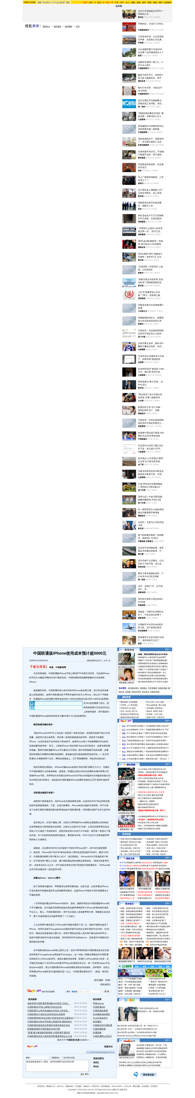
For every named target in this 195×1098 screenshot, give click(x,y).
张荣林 (141, 663)
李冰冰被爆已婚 (144, 889)
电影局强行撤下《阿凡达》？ (158, 759)
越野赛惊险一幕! (126, 829)
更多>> (168, 649)
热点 (124, 751)
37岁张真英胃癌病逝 (126, 798)
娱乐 (99, 3)
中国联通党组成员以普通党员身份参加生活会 (48, 1025)
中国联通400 (99, 1007)
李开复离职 (152, 688)
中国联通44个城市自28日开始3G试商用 (46, 1014)
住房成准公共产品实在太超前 (156, 682)
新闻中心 (46, 26)
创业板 (128, 692)
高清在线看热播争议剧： (148, 775)
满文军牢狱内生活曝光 (159, 942)
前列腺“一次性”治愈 (154, 714)
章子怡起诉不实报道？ (136, 726)
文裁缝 (141, 666)
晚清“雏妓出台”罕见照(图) (157, 923)
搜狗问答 (126, 721)
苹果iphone (98, 1003)
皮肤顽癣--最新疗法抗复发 (157, 842)
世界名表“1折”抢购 (128, 708)
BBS (160, 3)
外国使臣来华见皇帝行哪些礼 (156, 666)
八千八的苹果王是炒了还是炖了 (155, 669)
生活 (124, 737)
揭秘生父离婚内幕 (162, 889)
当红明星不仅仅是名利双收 (156, 1051)
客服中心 (87, 1086)
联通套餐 (97, 1032)
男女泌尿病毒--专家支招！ (131, 848)
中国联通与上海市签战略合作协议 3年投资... (48, 1010)
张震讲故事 (157, 863)
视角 (124, 733)
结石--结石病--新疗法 (129, 711)
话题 (124, 748)
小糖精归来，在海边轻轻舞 (156, 1057)
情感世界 (140, 1054)
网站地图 (136, 1086)
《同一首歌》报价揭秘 (133, 945)
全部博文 (154, 1086)
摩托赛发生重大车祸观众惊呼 (158, 926)
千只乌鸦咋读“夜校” (135, 733)
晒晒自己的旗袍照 (134, 1065)
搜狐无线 (130, 858)
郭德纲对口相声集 (133, 863)
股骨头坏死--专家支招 (155, 717)
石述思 (141, 679)
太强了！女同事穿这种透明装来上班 (142, 1029)
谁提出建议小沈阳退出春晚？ (158, 744)
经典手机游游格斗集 (149, 869)
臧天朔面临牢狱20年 (146, 807)
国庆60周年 (136, 692)
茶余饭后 (129, 903)
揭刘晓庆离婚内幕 (145, 892)
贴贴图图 (140, 1048)
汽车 (117, 3)
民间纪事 (121, 1036)
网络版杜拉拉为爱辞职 (156, 929)
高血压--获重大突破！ (155, 711)
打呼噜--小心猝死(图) (129, 705)
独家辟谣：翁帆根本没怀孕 (157, 933)
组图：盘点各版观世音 (156, 917)
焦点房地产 (61, 2)
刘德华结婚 (154, 692)
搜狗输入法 (50, 1086)
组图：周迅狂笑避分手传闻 (131, 908)
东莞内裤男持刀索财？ (136, 755)
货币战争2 (163, 866)
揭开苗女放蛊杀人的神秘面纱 (156, 663)
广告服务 (78, 1086)
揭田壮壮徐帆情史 (127, 889)
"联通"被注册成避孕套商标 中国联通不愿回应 (48, 1032)
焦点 (124, 730)
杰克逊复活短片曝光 (126, 813)
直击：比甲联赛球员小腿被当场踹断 (152, 826)
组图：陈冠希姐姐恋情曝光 (131, 914)
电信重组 (97, 1021)
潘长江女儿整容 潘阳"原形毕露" (151, 795)
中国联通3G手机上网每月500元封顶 (44, 1007)
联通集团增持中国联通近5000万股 (43, 1029)
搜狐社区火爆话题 (124, 1005)
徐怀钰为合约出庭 (144, 961)
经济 (78, 26)
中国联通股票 (99, 1029)
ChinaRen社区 (129, 1040)
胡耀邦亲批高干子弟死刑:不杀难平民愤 (154, 784)
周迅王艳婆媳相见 (145, 895)
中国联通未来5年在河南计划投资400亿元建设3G (50, 1018)
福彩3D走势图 (164, 869)
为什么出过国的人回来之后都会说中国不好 (144, 1062)
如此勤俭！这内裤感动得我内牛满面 (142, 1032)
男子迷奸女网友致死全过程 (147, 1008)
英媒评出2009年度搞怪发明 (156, 1048)
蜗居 (160, 775)
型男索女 (140, 1057)
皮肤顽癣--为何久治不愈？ (131, 851)
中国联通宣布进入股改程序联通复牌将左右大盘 (49, 1036)
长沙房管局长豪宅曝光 (136, 744)
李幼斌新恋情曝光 (162, 892)
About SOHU (117, 1086)
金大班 (160, 778)
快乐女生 (145, 692)
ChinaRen (46, 2)
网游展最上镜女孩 (126, 683)
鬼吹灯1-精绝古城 (133, 866)
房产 (122, 3)
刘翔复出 (143, 688)
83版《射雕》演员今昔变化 (132, 929)
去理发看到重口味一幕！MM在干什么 (143, 1026)
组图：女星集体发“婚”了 (156, 920)
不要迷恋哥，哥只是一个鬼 (156, 1045)
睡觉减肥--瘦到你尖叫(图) (131, 842)
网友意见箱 (148, 1075)
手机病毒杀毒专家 (133, 869)
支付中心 (60, 1086)
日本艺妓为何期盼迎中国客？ (158, 755)
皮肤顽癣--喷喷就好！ (155, 708)
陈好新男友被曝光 (162, 898)
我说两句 (168, 3)
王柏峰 (141, 676)
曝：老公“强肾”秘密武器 (130, 854)
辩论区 (96, 1066)
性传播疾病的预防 (101, 1014)
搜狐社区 (129, 1000)
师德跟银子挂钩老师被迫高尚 (156, 679)
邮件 (144, 3)
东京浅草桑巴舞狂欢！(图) (131, 926)
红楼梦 (165, 863)
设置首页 (41, 1086)
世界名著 (145, 866)
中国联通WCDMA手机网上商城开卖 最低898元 (49, 1021)
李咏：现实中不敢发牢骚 (134, 942)
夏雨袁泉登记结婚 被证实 (148, 804)
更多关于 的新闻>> (73, 1040)
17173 (53, 2)
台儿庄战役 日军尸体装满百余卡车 (152, 769)
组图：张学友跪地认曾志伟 (157, 911)
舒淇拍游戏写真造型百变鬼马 (158, 939)
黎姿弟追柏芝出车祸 (162, 961)
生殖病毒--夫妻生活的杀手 (157, 839)
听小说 (122, 866)
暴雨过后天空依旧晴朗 (151, 1065)
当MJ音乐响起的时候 (158, 945)
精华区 (96, 1062)
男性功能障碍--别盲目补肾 (157, 845)
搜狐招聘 (69, 1086)
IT (112, 3)
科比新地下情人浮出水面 (148, 823)
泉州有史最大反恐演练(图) (154, 676)
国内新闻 (57, 26)
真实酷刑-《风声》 (126, 782)
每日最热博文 (133, 688)
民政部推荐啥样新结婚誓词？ (158, 751)
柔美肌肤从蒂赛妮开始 (130, 714)
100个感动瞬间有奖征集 (130, 933)
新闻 (124, 744)
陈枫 (140, 660)
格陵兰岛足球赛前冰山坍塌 (149, 829)
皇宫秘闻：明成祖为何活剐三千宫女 (152, 781)
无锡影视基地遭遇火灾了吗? (157, 730)
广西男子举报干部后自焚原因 (155, 733)
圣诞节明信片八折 (127, 898)
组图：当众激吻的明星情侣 (131, 917)
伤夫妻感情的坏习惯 (129, 845)
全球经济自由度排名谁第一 (157, 741)
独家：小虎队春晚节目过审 (157, 908)
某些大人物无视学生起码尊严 (154, 657)
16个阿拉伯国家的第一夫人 (155, 672)
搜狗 (68, 2)
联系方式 (95, 1086)
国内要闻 (68, 26)
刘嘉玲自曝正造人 (145, 898)
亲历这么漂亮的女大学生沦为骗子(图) (141, 1036)
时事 (124, 755)
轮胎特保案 (162, 688)
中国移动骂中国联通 (102, 1025)
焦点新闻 (140, 1045)
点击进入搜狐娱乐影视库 (131, 936)
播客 (138, 3)
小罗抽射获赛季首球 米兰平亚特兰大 (153, 816)
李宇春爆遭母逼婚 (127, 895)
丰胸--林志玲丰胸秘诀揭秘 (131, 839)
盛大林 (141, 682)
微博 (155, 3)
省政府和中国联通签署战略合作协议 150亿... (48, 1003)
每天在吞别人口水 (126, 1058)
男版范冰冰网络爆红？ (136, 751)
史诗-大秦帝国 (144, 778)
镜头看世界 (122, 1026)
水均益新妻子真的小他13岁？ (158, 726)
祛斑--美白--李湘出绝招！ (157, 848)
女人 (127, 3)
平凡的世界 (153, 866)
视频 (133, 3)
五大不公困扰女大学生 (136, 748)
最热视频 (131, 764)
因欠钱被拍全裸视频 (126, 667)
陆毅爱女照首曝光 (162, 895)
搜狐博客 (129, 650)
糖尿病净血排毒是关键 (130, 717)
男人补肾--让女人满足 (155, 702)
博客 (149, 3)
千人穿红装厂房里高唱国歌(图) (154, 660)
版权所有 (123, 1090)
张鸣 (140, 657)
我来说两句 (92, 660)
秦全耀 (141, 672)
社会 (124, 759)
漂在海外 (122, 1062)
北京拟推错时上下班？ (136, 730)
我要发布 (108, 1046)
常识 (124, 741)
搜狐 (39, 2)
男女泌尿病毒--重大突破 (156, 705)
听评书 (122, 863)
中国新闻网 (60, 667)
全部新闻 (145, 1086)
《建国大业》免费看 (146, 801)
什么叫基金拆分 (100, 1018)
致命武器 (154, 778)
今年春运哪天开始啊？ (136, 759)
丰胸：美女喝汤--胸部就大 (157, 851)
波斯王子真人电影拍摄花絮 (131, 939)
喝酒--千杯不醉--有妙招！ (157, 854)
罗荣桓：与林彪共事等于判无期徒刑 (152, 772)
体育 (91, 3)
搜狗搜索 (34, 991)
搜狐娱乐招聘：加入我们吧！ (158, 936)
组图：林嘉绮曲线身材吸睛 (131, 911)
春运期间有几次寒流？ (136, 737)
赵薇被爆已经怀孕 (127, 892)
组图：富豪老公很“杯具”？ (131, 920)
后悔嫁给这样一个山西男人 (156, 1054)
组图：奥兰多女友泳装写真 (157, 914)
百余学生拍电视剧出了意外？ (158, 737)
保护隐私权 (105, 1086)
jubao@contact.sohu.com (107, 1093)
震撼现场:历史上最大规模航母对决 (152, 787)
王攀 (140, 669)
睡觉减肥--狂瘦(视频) (129, 702)
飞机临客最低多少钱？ (136, 741)
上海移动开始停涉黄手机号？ (158, 748)
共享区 (122, 869)
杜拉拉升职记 (146, 863)
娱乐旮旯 (140, 1051)
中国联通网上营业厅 (102, 1036)
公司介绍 (127, 1086)
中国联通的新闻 (100, 1010)
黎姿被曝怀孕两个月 (127, 961)
